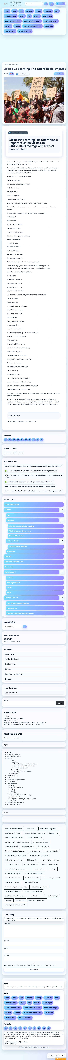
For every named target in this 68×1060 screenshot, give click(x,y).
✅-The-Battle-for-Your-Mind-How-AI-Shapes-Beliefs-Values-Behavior (29, 482)
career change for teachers (14, 838)
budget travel (53, 833)
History (38, 11)
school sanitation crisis (13, 878)
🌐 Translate (60, 3)
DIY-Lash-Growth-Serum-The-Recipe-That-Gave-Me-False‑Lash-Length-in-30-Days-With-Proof (33, 476)
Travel (9, 593)
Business (29, 11)
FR (22, 440)
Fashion (10, 578)
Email (21, 453)
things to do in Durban (12, 891)
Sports (9, 588)
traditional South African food (15, 896)
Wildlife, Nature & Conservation (20, 531)
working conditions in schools (15, 905)
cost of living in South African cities (17, 842)
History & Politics (13, 541)
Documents (49, 26)
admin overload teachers (13, 829)
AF (18, 440)
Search (6, 700)
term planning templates (39, 887)
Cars (8, 515)
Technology (11, 551)
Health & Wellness (25, 31)
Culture (36, 16)
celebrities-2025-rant (10, 720)
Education (48, 11)
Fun (29, 16)
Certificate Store (10, 16)
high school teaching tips (13, 860)
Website (6, 956)
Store (14, 11)
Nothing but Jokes (13, 583)
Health (22, 16)
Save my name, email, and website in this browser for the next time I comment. (30, 965)
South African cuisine (32, 878)
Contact (17, 26)
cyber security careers (40, 842)
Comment (7, 924)
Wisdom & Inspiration (16, 536)
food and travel (35, 851)
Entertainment (10, 31)
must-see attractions (12, 864)
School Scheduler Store (12, 21)
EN (5, 440)
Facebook (8, 453)
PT (26, 440)
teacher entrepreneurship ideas (16, 887)
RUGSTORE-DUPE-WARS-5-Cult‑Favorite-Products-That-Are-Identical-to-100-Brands (33, 466)
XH (14, 440)
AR (33, 440)
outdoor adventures (30, 864)
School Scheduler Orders (32, 21)
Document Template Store (32, 26)
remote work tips (39, 869)
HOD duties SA (31, 860)
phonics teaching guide (50, 864)
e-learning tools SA (11, 847)
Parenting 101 (12, 608)
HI (37, 440)
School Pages (47, 16)
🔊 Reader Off (59, 74)
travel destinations (36, 896)
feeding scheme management (15, 851)
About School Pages (50, 21)
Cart (21, 11)
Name (6, 941)
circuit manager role (35, 838)
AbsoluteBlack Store (12, 659)
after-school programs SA (48, 829)
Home (7, 11)
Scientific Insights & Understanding (21, 526)
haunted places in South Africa (15, 855)
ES (29, 440)
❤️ (11, 74)
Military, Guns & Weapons (18, 547)
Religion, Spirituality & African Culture (20, 613)
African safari (31, 829)
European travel (43, 847)
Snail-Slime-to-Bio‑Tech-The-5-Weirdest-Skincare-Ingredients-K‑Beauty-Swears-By (33, 491)
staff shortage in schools (52, 878)
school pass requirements (34, 873)
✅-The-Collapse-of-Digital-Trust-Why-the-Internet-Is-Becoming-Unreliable (31, 471)
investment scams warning (50, 860)
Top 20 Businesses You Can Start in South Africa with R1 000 (23, 724)
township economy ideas (33, 891)
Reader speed (53, 1056)
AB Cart (9, 752)
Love (56, 11)
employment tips (28, 847)
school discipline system (13, 873)
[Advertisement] (34, 48)
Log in (6, 745)
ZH (41, 440)
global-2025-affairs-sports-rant (14, 718)
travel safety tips (52, 896)
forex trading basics (51, 851)
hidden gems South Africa (39, 855)
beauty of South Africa (12, 833)
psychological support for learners (16, 869)
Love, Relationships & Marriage (18, 603)
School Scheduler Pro (14, 805)
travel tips (8, 900)
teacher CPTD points (32, 882)
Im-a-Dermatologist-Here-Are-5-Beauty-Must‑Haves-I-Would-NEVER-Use (30, 486)
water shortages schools (37, 900)
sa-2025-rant (8, 716)
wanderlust (20, 900)
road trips (52, 869)
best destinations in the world (35, 833)
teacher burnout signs (12, 882)
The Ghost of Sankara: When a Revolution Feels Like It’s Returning (25, 722)
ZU (10, 440)
